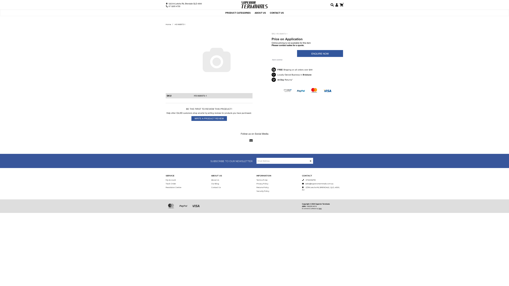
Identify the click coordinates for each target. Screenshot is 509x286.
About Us (260, 12)
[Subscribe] (310, 161)
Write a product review (209, 118)
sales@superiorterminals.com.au (319, 184)
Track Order (171, 184)
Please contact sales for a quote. (288, 45)
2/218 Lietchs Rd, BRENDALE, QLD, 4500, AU (321, 188)
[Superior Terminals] (254, 4)
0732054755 (310, 180)
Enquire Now (320, 53)
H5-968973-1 (180, 24)
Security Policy (262, 191)
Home (168, 24)
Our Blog (215, 184)
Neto (320, 208)
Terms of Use (261, 180)
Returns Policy (262, 187)
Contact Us (277, 12)
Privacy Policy (262, 184)
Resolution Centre (173, 187)
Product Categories (238, 12)
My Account (171, 180)
